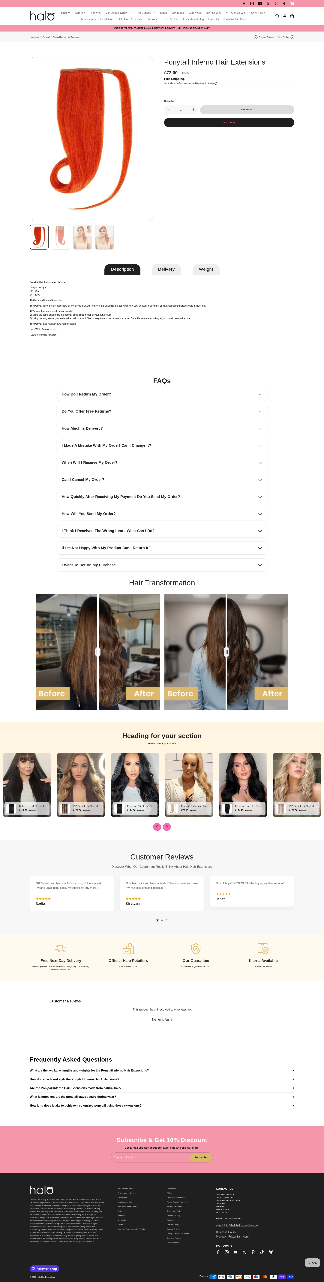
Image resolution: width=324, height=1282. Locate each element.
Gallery (121, 1211)
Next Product (283, 37)
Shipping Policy (173, 1216)
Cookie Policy (172, 1243)
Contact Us (171, 1189)
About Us (122, 1220)
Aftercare (121, 1216)
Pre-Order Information (176, 1198)
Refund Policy (173, 1225)
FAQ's (169, 1193)
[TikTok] (284, 3)
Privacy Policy (173, 1229)
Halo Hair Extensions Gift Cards (131, 1229)
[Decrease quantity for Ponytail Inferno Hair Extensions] (167, 109)
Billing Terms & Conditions (178, 1234)
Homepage (34, 37)
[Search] (276, 16)
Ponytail (46, 37)
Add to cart (247, 110)
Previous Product (266, 37)
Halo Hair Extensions (46, 1277)
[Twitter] (268, 3)
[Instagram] (252, 3)
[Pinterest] (276, 3)
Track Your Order (174, 1211)
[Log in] (283, 16)
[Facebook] (244, 3)
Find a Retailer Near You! (178, 1202)
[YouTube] (260, 3)
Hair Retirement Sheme (128, 1207)
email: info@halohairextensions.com (238, 1225)
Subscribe (200, 1157)
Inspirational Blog (125, 1202)
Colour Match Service (127, 1193)
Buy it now (229, 122)
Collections (122, 1198)
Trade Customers (174, 1207)
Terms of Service (174, 1238)
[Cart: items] (290, 16)
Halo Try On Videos (126, 1189)
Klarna (120, 1225)
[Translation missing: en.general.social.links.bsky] (292, 3)
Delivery (170, 1220)
